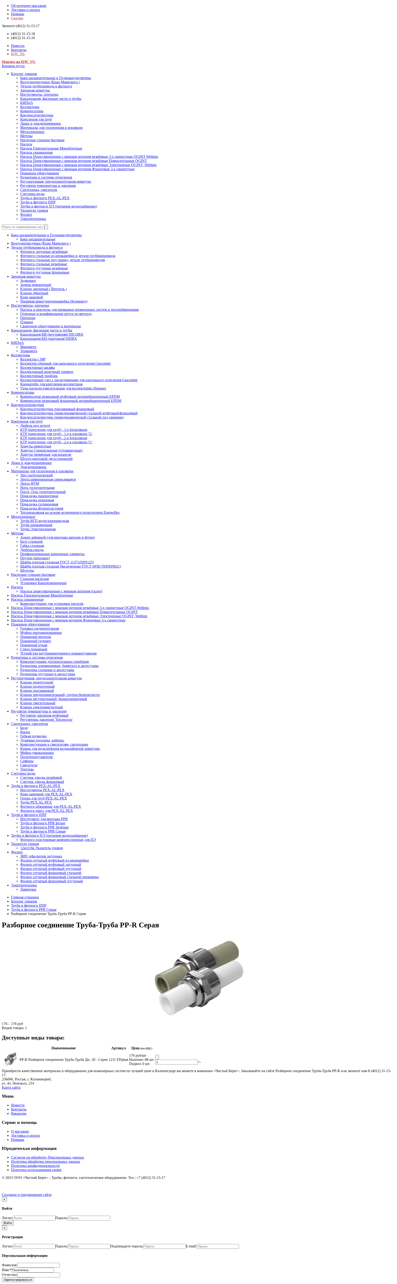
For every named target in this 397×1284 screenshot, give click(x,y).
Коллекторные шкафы (37, 367)
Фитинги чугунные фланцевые (44, 272)
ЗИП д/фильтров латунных (41, 856)
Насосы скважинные (36, 152)
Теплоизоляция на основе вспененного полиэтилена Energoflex (70, 512)
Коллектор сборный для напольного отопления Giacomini (65, 363)
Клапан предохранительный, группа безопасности (60, 695)
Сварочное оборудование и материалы (50, 326)
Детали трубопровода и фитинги (46, 86)
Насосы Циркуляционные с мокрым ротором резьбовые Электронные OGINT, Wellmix (88, 165)
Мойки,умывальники (37, 753)
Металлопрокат (32, 132)
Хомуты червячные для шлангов (45, 454)
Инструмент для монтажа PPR (44, 819)
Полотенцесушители (36, 757)
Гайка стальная (32, 546)
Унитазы (27, 769)
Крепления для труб (36, 119)
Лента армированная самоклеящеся (48, 479)
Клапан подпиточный (37, 686)
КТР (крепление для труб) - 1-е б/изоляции (53, 430)
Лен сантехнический (36, 475)
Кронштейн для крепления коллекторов (51, 384)
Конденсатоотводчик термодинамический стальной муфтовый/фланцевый (79, 413)
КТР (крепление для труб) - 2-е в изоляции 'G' (56, 442)
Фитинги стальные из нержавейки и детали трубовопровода (67, 256)
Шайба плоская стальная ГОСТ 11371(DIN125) (57, 562)
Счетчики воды (32, 194)
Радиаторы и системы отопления (46, 177)
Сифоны (27, 761)
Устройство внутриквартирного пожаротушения (58, 653)
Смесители (28, 765)
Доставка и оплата (25, 10)
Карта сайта (11, 1087)
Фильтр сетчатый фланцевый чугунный (51, 881)
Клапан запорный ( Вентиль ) (43, 289)
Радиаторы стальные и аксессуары (47, 670)
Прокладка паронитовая (39, 496)
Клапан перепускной (36, 682)
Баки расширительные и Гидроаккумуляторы (55, 78)
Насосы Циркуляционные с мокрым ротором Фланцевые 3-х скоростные (77, 169)
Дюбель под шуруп (35, 425)
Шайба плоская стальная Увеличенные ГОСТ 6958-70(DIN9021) (70, 566)
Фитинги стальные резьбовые (43, 264)
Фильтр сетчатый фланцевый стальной (50, 873)
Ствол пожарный (33, 649)
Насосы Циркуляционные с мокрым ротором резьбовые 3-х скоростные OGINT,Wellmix (89, 157)
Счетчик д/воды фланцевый (42, 782)
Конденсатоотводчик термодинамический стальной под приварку (72, 417)
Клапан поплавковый (37, 690)
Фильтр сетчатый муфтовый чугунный (50, 869)
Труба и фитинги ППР (38, 202)
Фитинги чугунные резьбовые (44, 268)
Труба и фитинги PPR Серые (43, 831)
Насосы (26, 144)
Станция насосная (34, 579)
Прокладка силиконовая (39, 504)
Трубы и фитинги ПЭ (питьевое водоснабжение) (58, 206)
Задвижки (28, 281)
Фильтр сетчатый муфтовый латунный (50, 864)
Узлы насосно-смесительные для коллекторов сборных (63, 388)
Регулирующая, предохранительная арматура (55, 181)
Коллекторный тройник (39, 376)
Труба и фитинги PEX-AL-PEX (45, 198)
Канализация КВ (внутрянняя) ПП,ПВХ (51, 334)
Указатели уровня (34, 210)
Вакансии (18, 1113)
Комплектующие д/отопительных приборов (54, 662)
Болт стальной (31, 541)
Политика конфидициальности (35, 1166)
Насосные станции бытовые (42, 140)
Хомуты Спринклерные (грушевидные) (51, 450)
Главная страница (25, 897)
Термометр (28, 351)
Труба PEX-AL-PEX (36, 802)
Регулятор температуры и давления (48, 186)
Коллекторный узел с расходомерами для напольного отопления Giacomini (78, 380)
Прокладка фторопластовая (41, 508)
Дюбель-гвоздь (32, 550)
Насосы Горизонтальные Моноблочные (51, 148)
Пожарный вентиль (35, 637)
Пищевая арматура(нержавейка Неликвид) (53, 301)
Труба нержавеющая (36, 525)
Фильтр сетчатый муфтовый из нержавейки (54, 860)
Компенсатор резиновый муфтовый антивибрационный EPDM (70, 396)
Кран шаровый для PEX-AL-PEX (46, 794)
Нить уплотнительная (37, 488)
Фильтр (26, 214)
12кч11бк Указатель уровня (41, 848)
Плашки (26, 322)
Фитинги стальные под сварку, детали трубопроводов (62, 260)
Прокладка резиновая (37, 500)
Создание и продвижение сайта (26, 1195)
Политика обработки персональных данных (45, 1161)
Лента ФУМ (29, 483)
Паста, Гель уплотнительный (43, 492)
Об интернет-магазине (28, 6)
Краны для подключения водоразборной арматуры (60, 748)
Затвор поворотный (35, 285)
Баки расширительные (37, 239)
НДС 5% (18, 54)
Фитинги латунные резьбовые (44, 252)
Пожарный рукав (33, 645)
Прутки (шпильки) (35, 558)
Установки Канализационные (43, 583)
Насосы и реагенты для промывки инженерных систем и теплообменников (79, 310)
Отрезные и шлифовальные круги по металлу (56, 314)
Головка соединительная (39, 628)
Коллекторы (29, 107)
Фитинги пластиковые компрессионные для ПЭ (58, 840)
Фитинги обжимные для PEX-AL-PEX (50, 806)
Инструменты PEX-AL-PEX (42, 790)
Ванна (25, 732)
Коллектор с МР (32, 359)
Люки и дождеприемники (40, 123)
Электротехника (33, 219)
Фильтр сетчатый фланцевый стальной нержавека (59, 877)
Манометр (28, 347)
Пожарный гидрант (35, 641)
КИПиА (26, 103)
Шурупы (27, 570)
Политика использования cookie (36, 1170)
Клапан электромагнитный (41, 707)
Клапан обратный (34, 293)
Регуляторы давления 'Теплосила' (46, 719)
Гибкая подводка (33, 736)
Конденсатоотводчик (36, 115)
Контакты (18, 50)
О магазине (20, 1131)
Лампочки (28, 889)
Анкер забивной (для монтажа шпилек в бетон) (57, 537)
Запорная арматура (35, 90)
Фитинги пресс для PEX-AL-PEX (46, 811)
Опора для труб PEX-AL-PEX (43, 798)
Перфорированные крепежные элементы (52, 554)
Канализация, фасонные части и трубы (50, 99)
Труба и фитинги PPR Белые (42, 823)
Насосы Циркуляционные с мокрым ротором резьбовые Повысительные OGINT (83, 161)
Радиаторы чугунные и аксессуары (47, 674)
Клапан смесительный (37, 703)
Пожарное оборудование (39, 173)
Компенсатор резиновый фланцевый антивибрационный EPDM (70, 401)
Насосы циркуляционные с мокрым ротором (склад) (61, 591)
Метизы (26, 136)
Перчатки (27, 318)
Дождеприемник (33, 467)
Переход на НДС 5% (18, 62)
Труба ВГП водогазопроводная (44, 521)
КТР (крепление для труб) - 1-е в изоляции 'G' (56, 434)
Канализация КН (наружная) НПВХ (48, 338)
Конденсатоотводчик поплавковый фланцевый (57, 409)
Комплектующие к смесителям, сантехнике (54, 744)
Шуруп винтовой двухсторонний (46, 459)
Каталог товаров (24, 74)
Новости (18, 46)
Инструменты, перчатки (39, 94)
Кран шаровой (31, 297)
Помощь (17, 14)
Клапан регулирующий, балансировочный (53, 699)
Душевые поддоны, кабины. (42, 740)
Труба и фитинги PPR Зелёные (44, 827)
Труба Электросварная (38, 529)
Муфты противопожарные (41, 633)
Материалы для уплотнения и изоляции (51, 128)
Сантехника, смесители (38, 190)
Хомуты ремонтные (35, 446)
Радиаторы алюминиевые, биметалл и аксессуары (59, 666)
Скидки (17, 18)
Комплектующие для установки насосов (51, 604)
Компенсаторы (31, 111)
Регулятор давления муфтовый (44, 715)
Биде (24, 728)
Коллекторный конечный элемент (47, 372)
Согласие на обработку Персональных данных (47, 1157)
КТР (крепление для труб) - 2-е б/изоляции (53, 438)
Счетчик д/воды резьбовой (41, 777)
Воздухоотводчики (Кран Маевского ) (50, 82)
